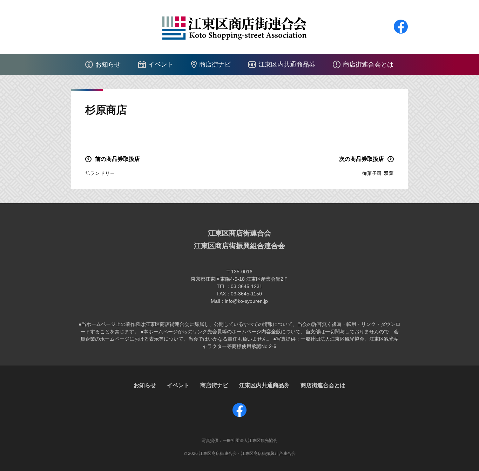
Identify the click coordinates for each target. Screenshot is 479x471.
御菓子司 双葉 (378, 173)
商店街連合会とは (368, 64)
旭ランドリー (100, 173)
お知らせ (108, 64)
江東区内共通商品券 (286, 64)
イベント (161, 64)
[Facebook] (401, 33)
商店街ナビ (215, 64)
